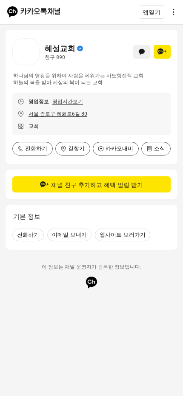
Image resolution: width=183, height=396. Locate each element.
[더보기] (171, 12)
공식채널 (80, 48)
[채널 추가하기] (162, 52)
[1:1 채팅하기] (141, 52)
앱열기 (151, 12)
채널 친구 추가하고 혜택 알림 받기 (97, 184)
